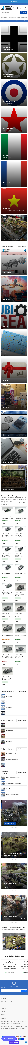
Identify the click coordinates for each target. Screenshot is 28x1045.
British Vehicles (9, 725)
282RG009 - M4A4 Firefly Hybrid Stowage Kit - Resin (7, 593)
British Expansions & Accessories (13, 777)
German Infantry (9, 701)
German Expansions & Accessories (13, 783)
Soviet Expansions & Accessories (13, 788)
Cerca (24, 12)
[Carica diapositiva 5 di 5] (17, 827)
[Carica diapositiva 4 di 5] (15, 827)
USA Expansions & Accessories (12, 794)
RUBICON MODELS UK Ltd (11, 1034)
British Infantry (9, 696)
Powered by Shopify (21, 1034)
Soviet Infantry (9, 707)
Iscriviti (24, 991)
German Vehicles (9, 730)
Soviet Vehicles (9, 736)
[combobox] (14, 12)
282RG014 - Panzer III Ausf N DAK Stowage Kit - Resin (7, 658)
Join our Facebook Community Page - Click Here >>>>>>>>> (14, 4)
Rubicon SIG (21, 823)
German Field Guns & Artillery (12, 759)
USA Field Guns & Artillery (11, 764)
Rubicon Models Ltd (6, 515)
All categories (21, 246)
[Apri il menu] (25, 7)
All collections (21, 720)
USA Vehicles (9, 741)
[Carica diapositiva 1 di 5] (11, 827)
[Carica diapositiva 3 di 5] (14, 827)
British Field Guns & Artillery (12, 753)
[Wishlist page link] (14, 8)
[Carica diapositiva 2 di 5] (12, 827)
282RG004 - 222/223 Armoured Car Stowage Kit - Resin (20, 537)
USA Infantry (8, 712)
